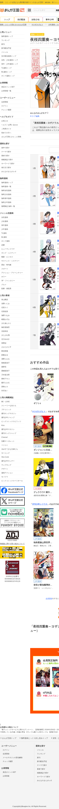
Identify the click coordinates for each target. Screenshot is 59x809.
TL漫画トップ (6, 68)
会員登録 (4, 102)
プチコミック (6, 410)
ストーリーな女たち (8, 406)
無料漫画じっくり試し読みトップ (34, 738)
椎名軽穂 (4, 351)
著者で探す (5, 156)
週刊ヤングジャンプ (8, 433)
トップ (7, 19)
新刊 (3, 44)
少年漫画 (4, 229)
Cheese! (4, 437)
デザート (4, 469)
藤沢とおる (5, 383)
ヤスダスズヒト (39, 411)
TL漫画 (4, 233)
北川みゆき (5, 339)
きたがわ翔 (5, 335)
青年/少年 (50, 19)
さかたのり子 (6, 347)
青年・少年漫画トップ (9, 64)
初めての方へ (6, 133)
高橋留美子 (5, 371)
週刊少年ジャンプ (8, 417)
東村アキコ (5, 379)
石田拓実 (4, 311)
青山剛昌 (4, 300)
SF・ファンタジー (8, 281)
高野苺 (3, 367)
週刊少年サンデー (8, 461)
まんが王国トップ (9, 738)
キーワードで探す (8, 164)
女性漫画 (4, 217)
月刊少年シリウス (39, 504)
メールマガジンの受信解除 (13, 758)
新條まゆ (4, 355)
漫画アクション (7, 473)
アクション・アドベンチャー (12, 273)
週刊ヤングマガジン (8, 413)
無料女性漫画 (6, 190)
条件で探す (5, 148)
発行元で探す (6, 167)
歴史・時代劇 (6, 265)
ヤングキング (6, 465)
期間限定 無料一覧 (8, 206)
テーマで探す (6, 152)
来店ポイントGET (8, 87)
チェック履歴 (6, 110)
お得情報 (6, 776)
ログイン (4, 106)
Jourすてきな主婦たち (9, 449)
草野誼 (3, 343)
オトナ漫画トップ (8, 76)
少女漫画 (4, 221)
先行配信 (21, 19)
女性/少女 (35, 19)
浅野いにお (5, 304)
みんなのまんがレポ (8, 171)
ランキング (5, 40)
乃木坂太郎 (5, 375)
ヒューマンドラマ (8, 249)
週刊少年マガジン (8, 429)
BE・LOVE (5, 402)
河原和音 (4, 331)
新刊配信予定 (6, 48)
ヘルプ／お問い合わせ (9, 125)
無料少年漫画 (6, 202)
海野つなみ (5, 315)
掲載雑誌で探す (7, 160)
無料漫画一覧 (6, 186)
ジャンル (4, 52)
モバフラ (4, 477)
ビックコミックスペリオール (12, 481)
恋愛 (3, 245)
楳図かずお (5, 319)
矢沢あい (4, 391)
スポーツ (4, 269)
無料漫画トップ (7, 36)
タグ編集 (36, 116)
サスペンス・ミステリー (10, 261)
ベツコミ (4, 445)
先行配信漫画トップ (8, 56)
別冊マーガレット (8, 441)
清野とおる (5, 359)
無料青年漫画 (6, 198)
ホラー (3, 277)
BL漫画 (4, 237)
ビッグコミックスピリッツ (11, 421)
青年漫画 (4, 225)
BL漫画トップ (6, 72)
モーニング (5, 453)
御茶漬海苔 (5, 327)
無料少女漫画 (6, 194)
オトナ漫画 (5, 241)
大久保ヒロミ (6, 323)
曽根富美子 (5, 363)
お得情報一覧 (6, 91)
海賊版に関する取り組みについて (12, 544)
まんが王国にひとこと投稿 (11, 137)
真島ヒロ (4, 387)
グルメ (3, 285)
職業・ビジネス (7, 257)
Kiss (3, 425)
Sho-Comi (5, 457)
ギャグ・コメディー (8, 253)
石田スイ (4, 307)
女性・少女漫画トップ (9, 60)
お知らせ (4, 121)
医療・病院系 (6, 288)
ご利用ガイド (6, 129)
